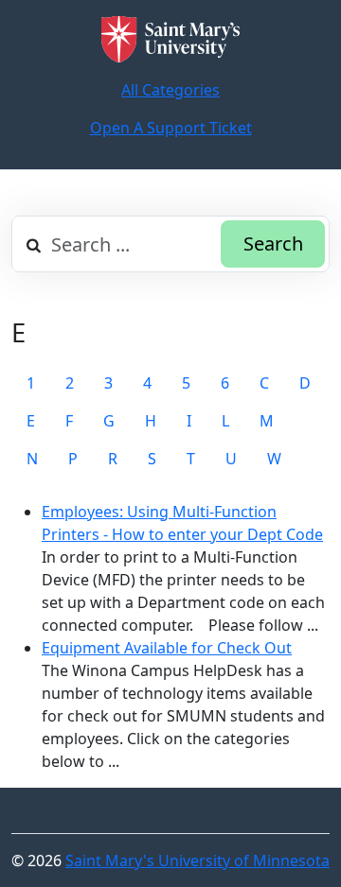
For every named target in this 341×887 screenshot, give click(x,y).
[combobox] (170, 244)
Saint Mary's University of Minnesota (197, 860)
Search (273, 243)
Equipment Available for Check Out (167, 647)
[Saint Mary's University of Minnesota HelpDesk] (170, 39)
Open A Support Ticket (171, 127)
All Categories (170, 89)
